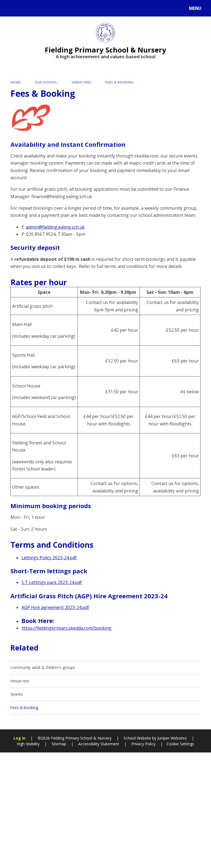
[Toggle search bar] (11, 8)
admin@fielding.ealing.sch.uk (55, 227)
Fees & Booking (119, 82)
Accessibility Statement (98, 743)
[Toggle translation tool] (25, 8)
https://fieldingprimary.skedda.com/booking (66, 628)
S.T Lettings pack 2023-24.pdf (51, 582)
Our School (46, 82)
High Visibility (28, 743)
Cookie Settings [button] (180, 743)
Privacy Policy (143, 743)
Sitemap (59, 743)
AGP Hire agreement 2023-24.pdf (55, 607)
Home (15, 82)
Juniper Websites (171, 738)
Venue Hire (81, 82)
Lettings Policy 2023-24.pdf (49, 558)
